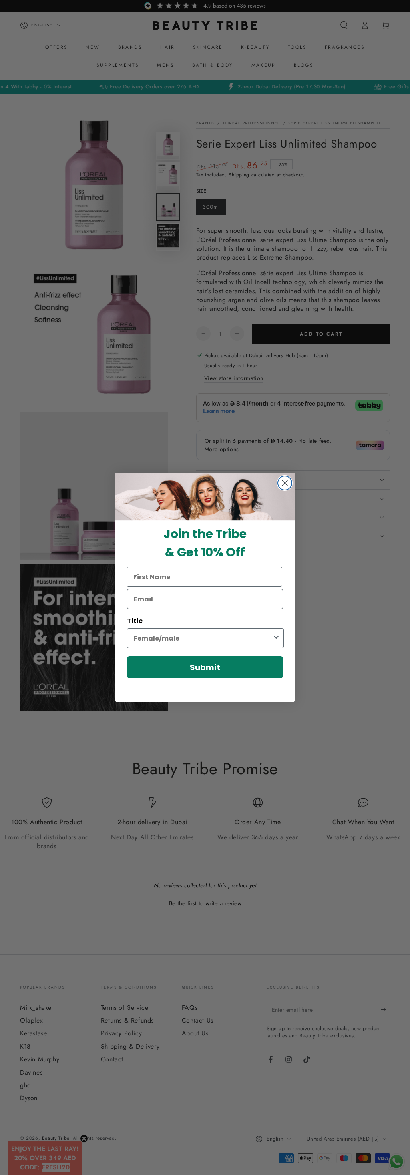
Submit (205, 667)
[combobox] (203, 638)
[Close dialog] (285, 483)
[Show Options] (276, 638)
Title (135, 620)
